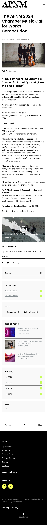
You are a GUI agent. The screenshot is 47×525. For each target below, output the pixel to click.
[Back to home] (14, 4)
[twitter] (8, 262)
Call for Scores (23, 39)
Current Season (8, 454)
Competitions (13, 312)
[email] (13, 262)
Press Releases (11, 290)
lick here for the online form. (25, 134)
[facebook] (3, 262)
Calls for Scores (31, 312)
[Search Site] (41, 273)
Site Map (5, 507)
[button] (40, 4)
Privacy (15, 507)
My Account (7, 446)
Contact (5, 466)
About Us (6, 450)
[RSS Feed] (6, 408)
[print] (18, 262)
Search (5, 462)
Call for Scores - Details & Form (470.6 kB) (23, 251)
